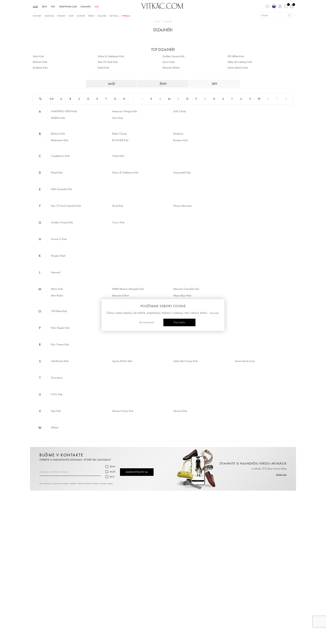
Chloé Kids (118, 156)
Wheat (54, 427)
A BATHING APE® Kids (64, 111)
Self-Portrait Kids (59, 361)
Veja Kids (56, 411)
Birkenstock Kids (59, 140)
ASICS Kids (179, 111)
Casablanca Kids (60, 156)
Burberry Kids (40, 68)
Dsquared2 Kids (182, 172)
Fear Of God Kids (108, 62)
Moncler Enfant (170, 68)
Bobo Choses (119, 133)
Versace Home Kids (122, 411)
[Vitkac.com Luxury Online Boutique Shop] (162, 5)
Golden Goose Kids (173, 56)
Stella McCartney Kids (239, 62)
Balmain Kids (40, 62)
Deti (112, 476)
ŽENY (44, 6)
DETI (53, 6)
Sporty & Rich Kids (122, 361)
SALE (97, 6)
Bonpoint (178, 133)
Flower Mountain (182, 206)
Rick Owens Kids (60, 344)
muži (111, 84)
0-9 (52, 98)
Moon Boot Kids (182, 295)
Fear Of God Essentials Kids (66, 206)
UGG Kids (57, 394)
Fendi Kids (103, 68)
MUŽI (35, 6)
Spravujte (214, 313)
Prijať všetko (179, 322)
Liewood (55, 272)
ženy (163, 84)
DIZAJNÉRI (86, 6)
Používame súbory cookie (163, 306)
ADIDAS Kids (58, 118)
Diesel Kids (57, 172)
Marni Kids (57, 289)
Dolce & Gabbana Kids (111, 56)
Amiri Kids (38, 56)
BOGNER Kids (120, 140)
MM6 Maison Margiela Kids (128, 289)
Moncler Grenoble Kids (186, 289)
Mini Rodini (57, 295)
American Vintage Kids (124, 111)
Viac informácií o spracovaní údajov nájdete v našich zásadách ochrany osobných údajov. (76, 483)
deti (214, 84)
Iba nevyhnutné (146, 322)
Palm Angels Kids (60, 328)
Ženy (112, 466)
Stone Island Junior (237, 68)
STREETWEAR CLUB (68, 6)
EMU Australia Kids (61, 189)
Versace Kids (180, 411)
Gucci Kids (168, 62)
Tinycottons (57, 377)
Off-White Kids (235, 56)
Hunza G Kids (59, 239)
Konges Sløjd (58, 255)
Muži (112, 471)
